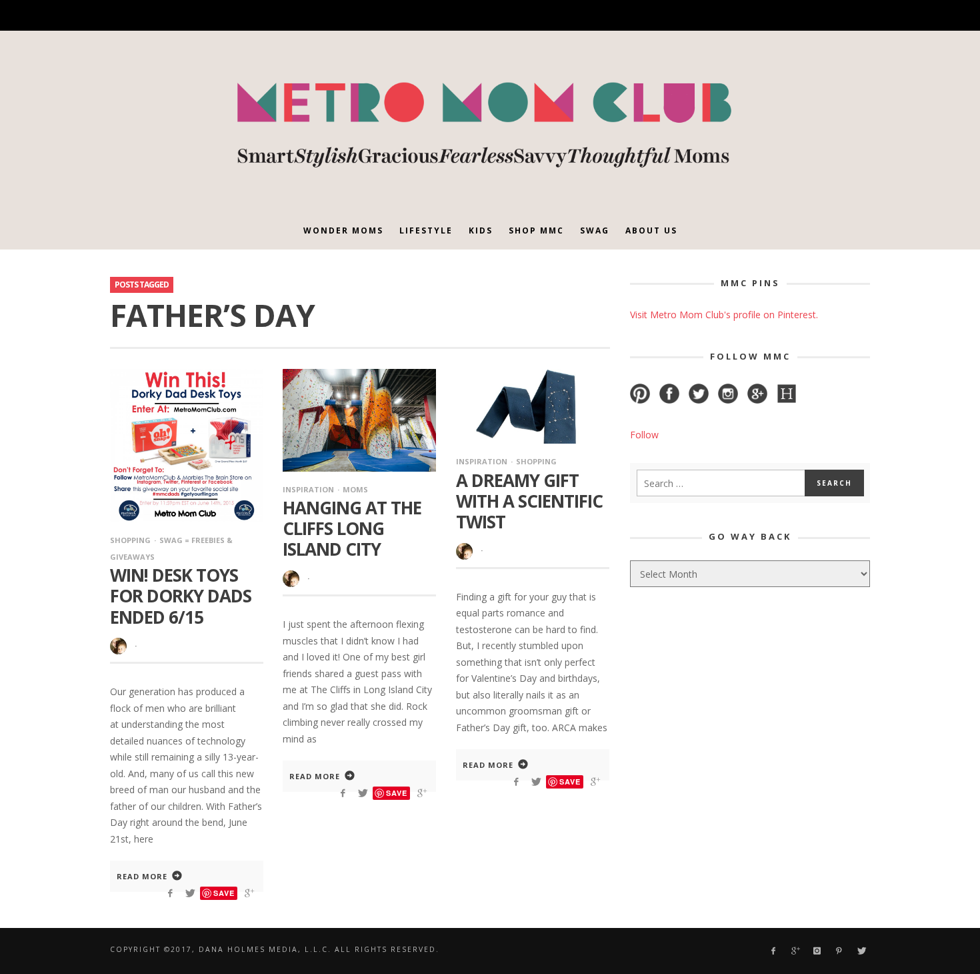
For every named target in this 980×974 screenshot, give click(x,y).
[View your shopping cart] (834, 15)
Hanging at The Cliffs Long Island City (352, 528)
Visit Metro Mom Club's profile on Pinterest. (724, 314)
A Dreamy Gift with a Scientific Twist (529, 501)
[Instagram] (766, 15)
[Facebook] (719, 15)
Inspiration (308, 489)
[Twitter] (812, 15)
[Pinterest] (789, 15)
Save (224, 893)
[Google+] (743, 15)
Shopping (130, 540)
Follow (644, 434)
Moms (355, 489)
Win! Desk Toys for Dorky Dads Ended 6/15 (180, 595)
